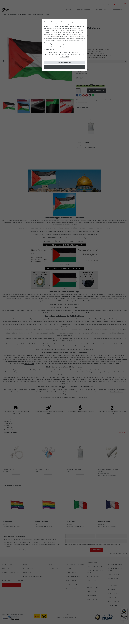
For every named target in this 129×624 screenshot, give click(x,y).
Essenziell (55, 52)
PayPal (64, 54)
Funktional (74, 54)
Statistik (64, 52)
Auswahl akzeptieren (64, 62)
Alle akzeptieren (64, 67)
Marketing (75, 52)
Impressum (66, 45)
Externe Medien (52, 54)
